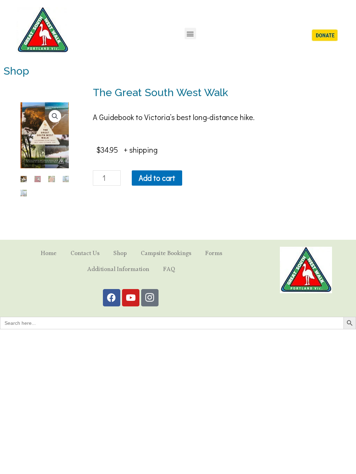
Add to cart (157, 178)
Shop (120, 254)
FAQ (169, 270)
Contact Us (85, 254)
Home (49, 254)
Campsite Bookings (166, 254)
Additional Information (118, 270)
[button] (190, 33)
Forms (213, 254)
